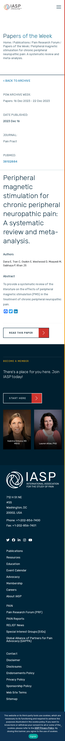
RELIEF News (15, 625)
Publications (14, 551)
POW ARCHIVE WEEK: (17, 94)
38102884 (10, 161)
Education (13, 564)
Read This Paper (21, 332)
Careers (11, 590)
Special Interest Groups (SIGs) (26, 631)
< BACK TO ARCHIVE (16, 80)
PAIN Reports (15, 618)
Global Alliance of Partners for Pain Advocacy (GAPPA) (29, 640)
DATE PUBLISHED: (15, 115)
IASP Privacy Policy (44, 728)
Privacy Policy (15, 679)
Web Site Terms (16, 692)
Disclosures (13, 666)
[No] (61, 726)
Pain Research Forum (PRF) (24, 612)
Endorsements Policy (20, 673)
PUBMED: (9, 155)
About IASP (14, 596)
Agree (33, 736)
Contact (11, 653)
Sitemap (12, 699)
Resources (13, 557)
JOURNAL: (10, 135)
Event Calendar (16, 570)
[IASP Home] (13, 7)
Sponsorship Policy (19, 686)
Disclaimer (13, 660)
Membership (14, 583)
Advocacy (13, 577)
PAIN (9, 606)
